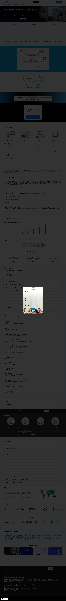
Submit (33, 309)
